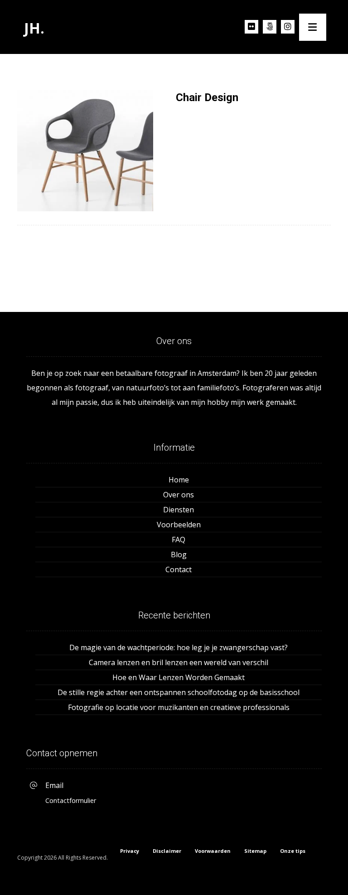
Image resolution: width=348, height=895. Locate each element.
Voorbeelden (179, 525)
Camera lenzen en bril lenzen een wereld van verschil (178, 662)
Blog (179, 554)
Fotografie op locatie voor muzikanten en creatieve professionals (179, 707)
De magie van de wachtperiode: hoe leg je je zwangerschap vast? (178, 647)
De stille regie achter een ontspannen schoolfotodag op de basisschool (179, 692)
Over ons (178, 495)
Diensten (178, 510)
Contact (178, 569)
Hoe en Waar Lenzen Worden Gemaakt (178, 677)
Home (179, 480)
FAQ (178, 540)
